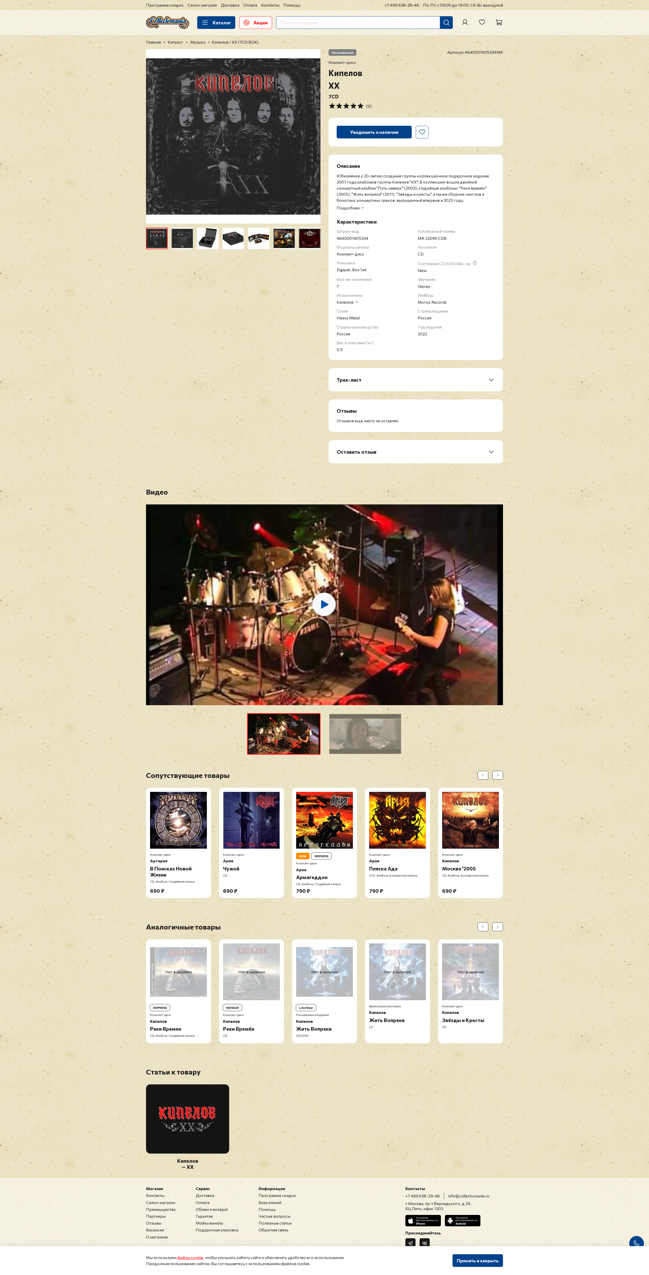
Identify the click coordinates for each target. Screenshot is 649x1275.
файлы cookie (190, 1257)
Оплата (250, 5)
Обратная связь (274, 1229)
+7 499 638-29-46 (402, 5)
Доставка (230, 5)
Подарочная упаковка (217, 1229)
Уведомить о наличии (374, 132)
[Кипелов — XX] (187, 1150)
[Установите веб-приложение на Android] (462, 1220)
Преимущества (160, 1209)
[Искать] (446, 22)
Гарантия (204, 1216)
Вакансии (155, 1229)
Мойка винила (209, 1223)
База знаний (270, 1202)
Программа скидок (165, 5)
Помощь (292, 5)
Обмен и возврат (212, 1209)
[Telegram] (410, 1243)
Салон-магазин (202, 5)
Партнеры (156, 1216)
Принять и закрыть (478, 1260)
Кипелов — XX (187, 1164)
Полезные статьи (275, 1223)
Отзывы (153, 1223)
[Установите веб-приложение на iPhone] (423, 1220)
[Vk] (425, 1243)
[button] (283, 734)
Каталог (222, 22)
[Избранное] (482, 22)
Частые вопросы (275, 1216)
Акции (261, 22)
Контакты (270, 5)
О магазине (157, 1236)
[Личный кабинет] (465, 22)
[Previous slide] (154, 136)
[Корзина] (499, 22)
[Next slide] (312, 136)
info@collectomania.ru (468, 1195)
